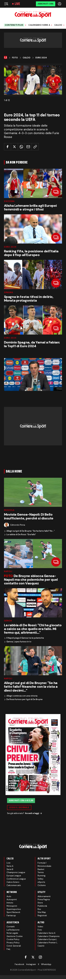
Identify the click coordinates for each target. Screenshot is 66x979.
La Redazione (13, 930)
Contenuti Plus (14, 25)
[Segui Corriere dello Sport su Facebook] (25, 957)
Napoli (8, 571)
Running (41, 875)
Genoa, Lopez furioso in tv (18, 641)
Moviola (9, 510)
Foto (15, 58)
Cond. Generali (14, 946)
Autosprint (12, 899)
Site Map (42, 912)
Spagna (8, 292)
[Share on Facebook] (7, 146)
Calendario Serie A (39, 25)
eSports (41, 882)
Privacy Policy (13, 942)
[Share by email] (28, 146)
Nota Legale (12, 933)
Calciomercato (14, 885)
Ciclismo (42, 885)
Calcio (58, 25)
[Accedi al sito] (60, 4)
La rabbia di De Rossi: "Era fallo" (21, 534)
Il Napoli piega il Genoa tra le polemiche (25, 638)
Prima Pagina (44, 899)
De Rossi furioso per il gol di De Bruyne (24, 699)
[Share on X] (14, 146)
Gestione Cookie (15, 936)
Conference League (16, 879)
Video (40, 926)
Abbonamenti (44, 896)
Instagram (31, 964)
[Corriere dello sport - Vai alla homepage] (33, 14)
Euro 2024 (41, 58)
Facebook (19, 964)
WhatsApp (46, 964)
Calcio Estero (13, 882)
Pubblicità (42, 906)
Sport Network (13, 912)
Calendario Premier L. (48, 942)
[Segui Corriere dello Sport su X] (33, 957)
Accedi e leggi (32, 813)
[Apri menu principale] (6, 4)
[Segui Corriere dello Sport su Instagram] (40, 957)
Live (17, 4)
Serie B (10, 869)
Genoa (8, 621)
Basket (41, 869)
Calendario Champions (49, 936)
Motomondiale (44, 866)
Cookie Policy (13, 939)
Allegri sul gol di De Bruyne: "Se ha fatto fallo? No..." (30, 531)
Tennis (41, 872)
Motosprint (12, 906)
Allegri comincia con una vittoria (21, 696)
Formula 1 (42, 863)
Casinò (41, 946)
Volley (40, 879)
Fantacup (11, 915)
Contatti (11, 926)
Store (40, 902)
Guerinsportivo (14, 909)
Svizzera (9, 201)
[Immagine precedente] (9, 80)
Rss (39, 909)
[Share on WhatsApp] (21, 146)
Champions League (16, 872)
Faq (8, 949)
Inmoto (10, 902)
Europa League (14, 875)
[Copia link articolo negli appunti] (35, 146)
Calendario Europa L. (47, 939)
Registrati (42, 915)
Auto (9, 896)
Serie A (10, 866)
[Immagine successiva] (57, 80)
